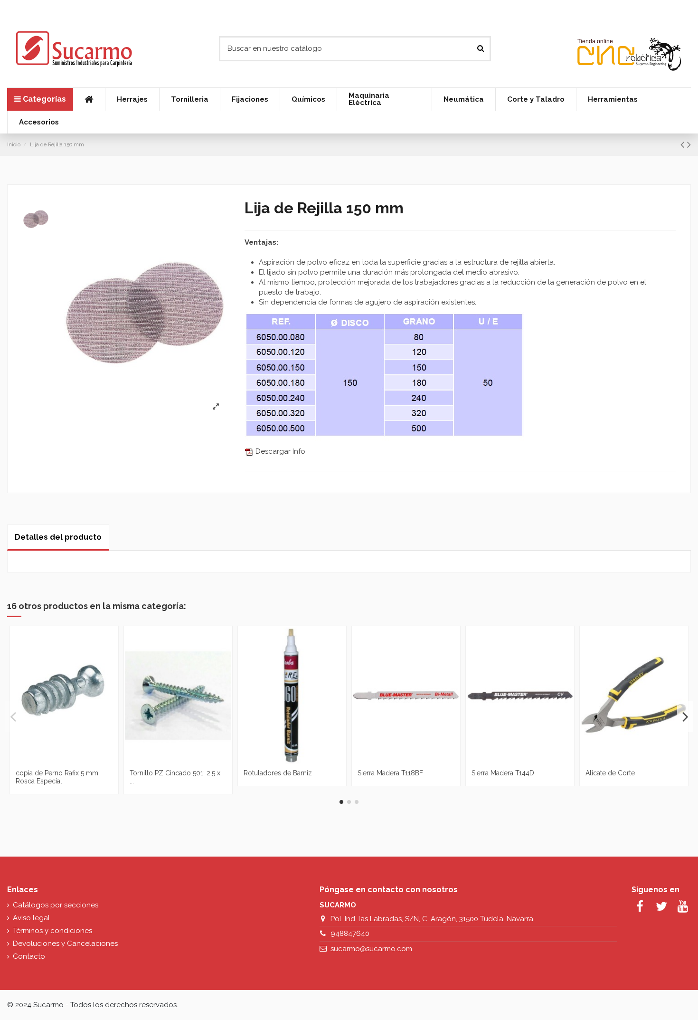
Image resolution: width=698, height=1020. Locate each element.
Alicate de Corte (610, 773)
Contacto (29, 956)
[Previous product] (683, 144)
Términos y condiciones (52, 930)
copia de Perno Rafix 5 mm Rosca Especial (57, 777)
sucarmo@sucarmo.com (371, 948)
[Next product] (689, 144)
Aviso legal (31, 918)
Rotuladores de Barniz (278, 773)
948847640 (349, 933)
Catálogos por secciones (55, 905)
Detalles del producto (58, 537)
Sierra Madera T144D (503, 773)
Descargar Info (279, 451)
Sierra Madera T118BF (390, 773)
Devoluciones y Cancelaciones (65, 943)
